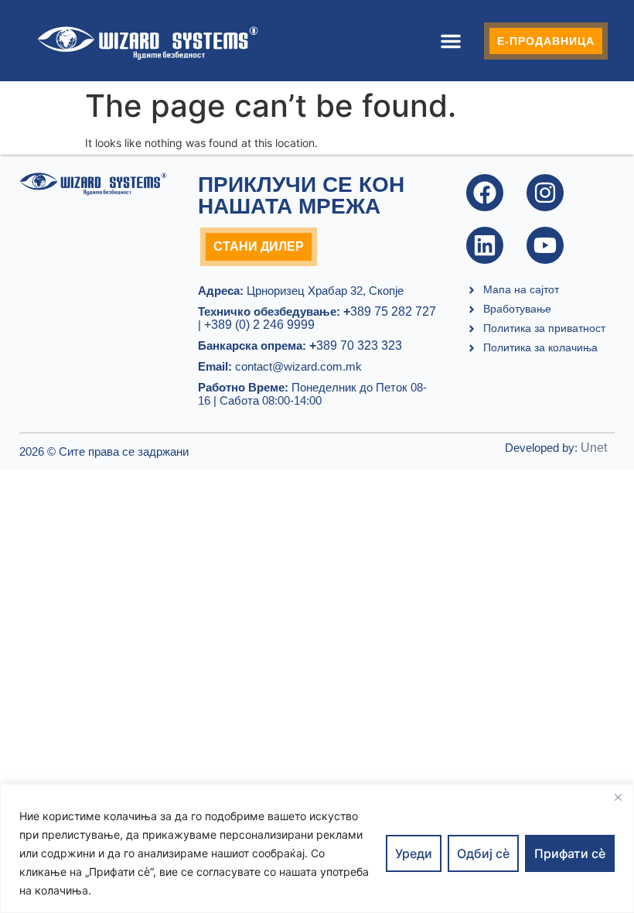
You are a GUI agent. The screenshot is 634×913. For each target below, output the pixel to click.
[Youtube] (545, 245)
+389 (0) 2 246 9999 (259, 324)
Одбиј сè (483, 853)
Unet (594, 447)
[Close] (617, 797)
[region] (317, 848)
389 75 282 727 (389, 311)
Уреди (413, 853)
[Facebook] (484, 192)
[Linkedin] (484, 245)
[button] (451, 41)
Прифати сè (569, 853)
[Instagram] (545, 192)
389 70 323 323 (355, 345)
